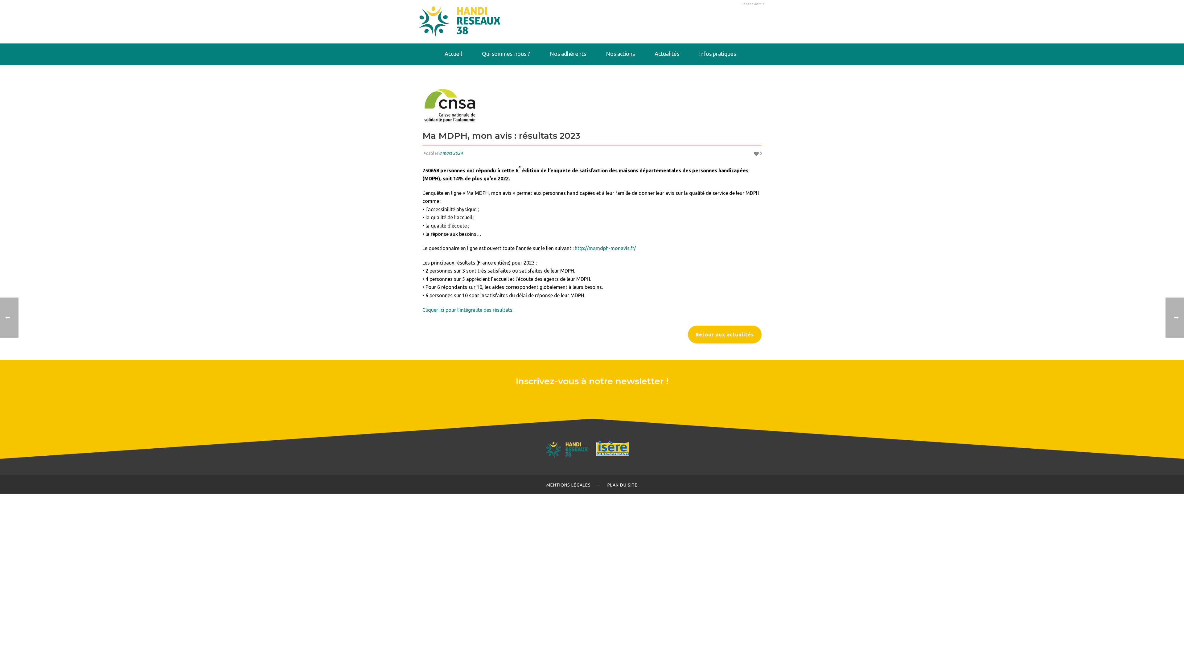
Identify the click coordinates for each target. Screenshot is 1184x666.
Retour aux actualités (725, 334)
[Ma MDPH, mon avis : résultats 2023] (592, 105)
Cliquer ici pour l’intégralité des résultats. (467, 310)
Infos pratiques (717, 54)
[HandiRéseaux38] (459, 21)
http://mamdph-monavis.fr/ (605, 248)
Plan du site (622, 485)
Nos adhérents (568, 54)
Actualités (667, 54)
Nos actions (620, 54)
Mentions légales (568, 485)
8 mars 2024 (451, 153)
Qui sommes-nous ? (506, 54)
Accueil (453, 54)
